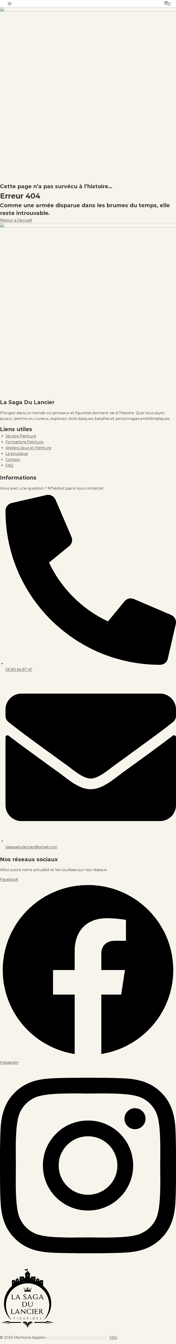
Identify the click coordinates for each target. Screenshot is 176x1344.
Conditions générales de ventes (77, 1337)
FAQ (113, 1337)
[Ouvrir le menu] (10, 3)
